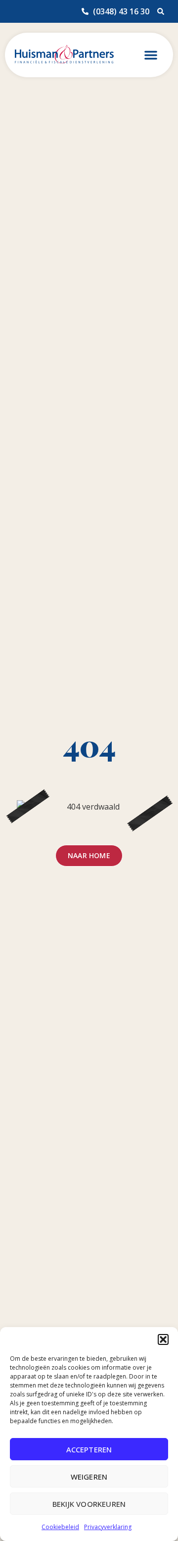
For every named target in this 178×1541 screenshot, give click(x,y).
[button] (163, 1339)
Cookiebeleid (60, 1527)
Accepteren (89, 1449)
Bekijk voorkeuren (89, 1504)
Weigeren (89, 1477)
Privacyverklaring (108, 1527)
